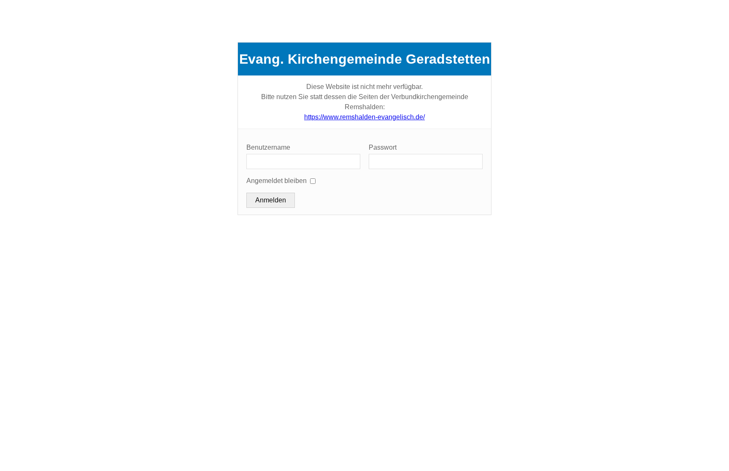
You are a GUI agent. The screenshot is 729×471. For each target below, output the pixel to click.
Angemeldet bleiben (276, 180)
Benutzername (268, 147)
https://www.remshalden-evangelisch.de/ (364, 117)
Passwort (383, 147)
